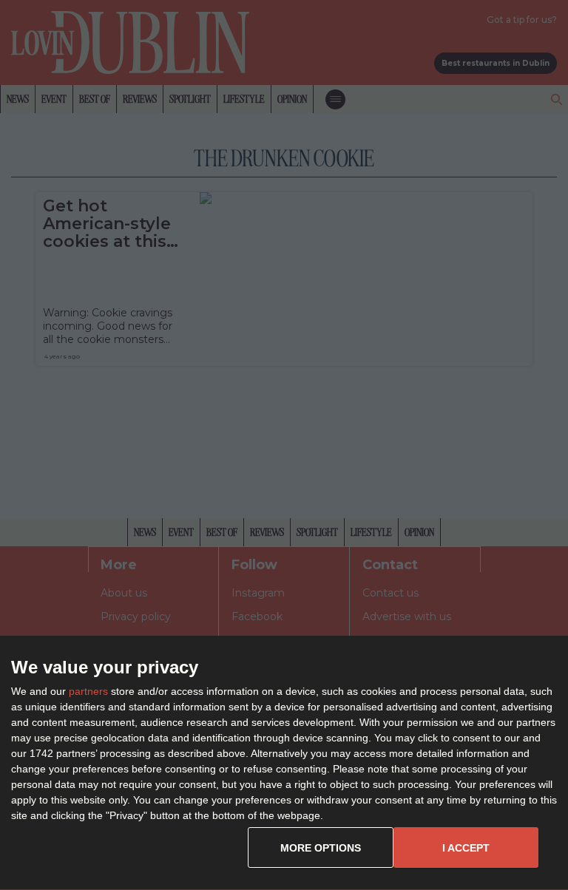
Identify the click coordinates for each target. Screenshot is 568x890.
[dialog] (284, 763)
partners (88, 691)
